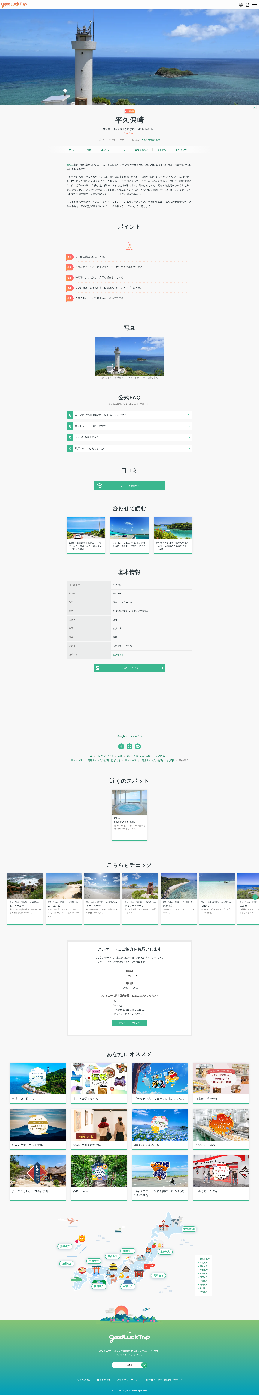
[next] (255, 897)
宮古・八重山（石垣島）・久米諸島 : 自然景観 (149, 760)
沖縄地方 (65, 1246)
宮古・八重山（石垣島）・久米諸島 (146, 756)
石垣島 (70, 164)
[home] (14, 5)
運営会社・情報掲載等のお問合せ (164, 1380)
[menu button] (254, 4)
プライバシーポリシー (129, 1380)
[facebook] (121, 746)
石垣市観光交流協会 (150, 139)
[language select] (241, 4)
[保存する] (254, 107)
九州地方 (66, 1263)
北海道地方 (189, 1229)
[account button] (247, 5)
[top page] (91, 756)
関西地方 (112, 1256)
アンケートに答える (129, 1023)
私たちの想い (84, 1380)
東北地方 (165, 1251)
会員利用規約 (104, 1380)
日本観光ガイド (105, 756)
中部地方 (128, 1286)
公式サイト (118, 654)
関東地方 (158, 1275)
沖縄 (120, 756)
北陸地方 (128, 1251)
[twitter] (129, 746)
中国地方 (94, 1261)
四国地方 (99, 1286)
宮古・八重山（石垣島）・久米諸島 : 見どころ (96, 760)
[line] (138, 746)
